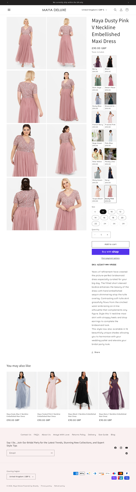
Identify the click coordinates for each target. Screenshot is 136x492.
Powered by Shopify (31, 486)
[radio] (98, 64)
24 (106, 224)
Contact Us (26, 434)
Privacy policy (46, 486)
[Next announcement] (128, 2)
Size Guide (103, 434)
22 (96, 223)
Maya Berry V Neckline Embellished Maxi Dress (112, 415)
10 (112, 211)
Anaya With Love (61, 434)
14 (96, 217)
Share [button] (97, 352)
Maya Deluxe (18, 486)
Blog (113, 434)
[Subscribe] (51, 453)
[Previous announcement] (7, 2)
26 (115, 224)
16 (104, 217)
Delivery (92, 434)
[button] (115, 10)
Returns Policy (78, 434)
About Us (46, 434)
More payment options (110, 258)
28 (124, 224)
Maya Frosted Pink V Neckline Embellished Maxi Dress (48, 415)
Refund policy (59, 486)
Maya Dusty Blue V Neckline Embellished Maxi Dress (17, 415)
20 (122, 217)
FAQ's (36, 434)
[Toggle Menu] (9, 10)
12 (120, 211)
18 (113, 217)
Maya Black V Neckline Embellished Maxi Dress (82, 415)
